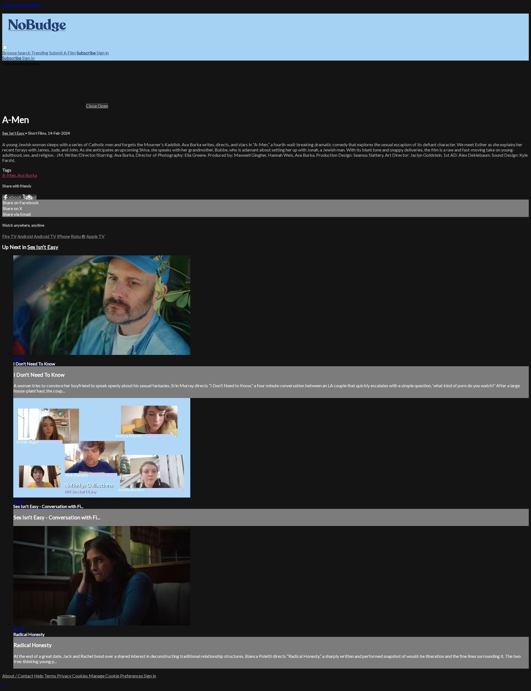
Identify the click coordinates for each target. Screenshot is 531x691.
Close (92, 105)
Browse (10, 52)
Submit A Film (62, 52)
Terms (50, 675)
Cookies (80, 675)
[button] (5, 47)
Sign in (103, 52)
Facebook (12, 197)
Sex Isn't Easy (13, 133)
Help (39, 675)
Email (31, 197)
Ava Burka (27, 175)
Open (103, 105)
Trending (39, 52)
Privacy (64, 675)
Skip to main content (21, 4)
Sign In (28, 58)
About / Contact (17, 675)
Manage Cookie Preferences (116, 675)
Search (24, 52)
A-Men (9, 175)
